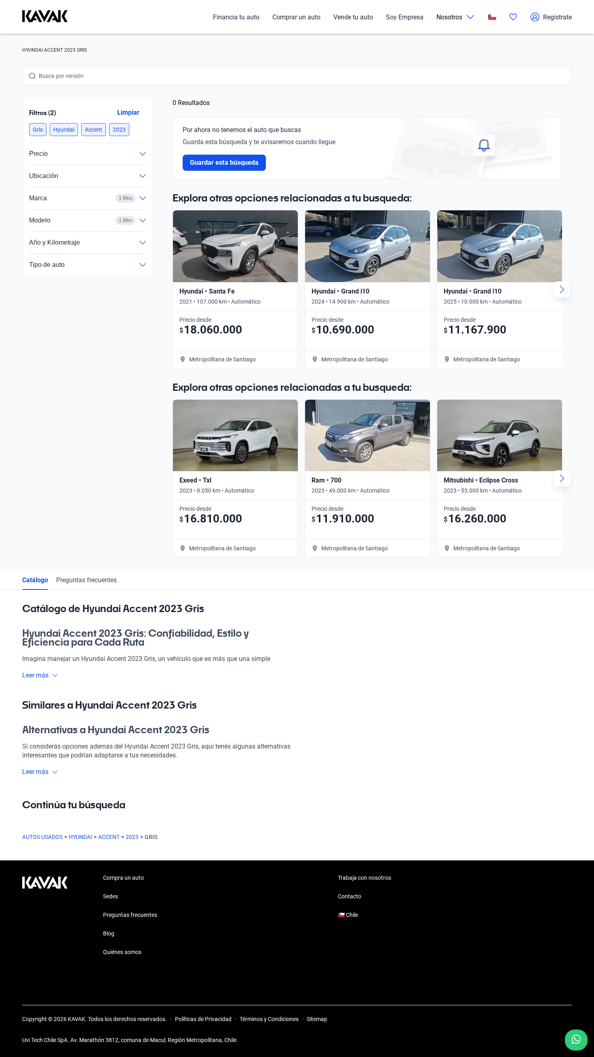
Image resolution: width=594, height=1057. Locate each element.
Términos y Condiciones (269, 1019)
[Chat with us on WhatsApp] (576, 1040)
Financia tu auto (236, 17)
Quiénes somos (122, 952)
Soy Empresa (404, 17)
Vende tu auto (353, 17)
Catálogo (35, 580)
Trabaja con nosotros (364, 878)
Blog (108, 933)
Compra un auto (123, 878)
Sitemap (317, 1019)
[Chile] (492, 17)
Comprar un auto (296, 17)
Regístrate (557, 17)
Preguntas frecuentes (86, 580)
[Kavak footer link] (44, 915)
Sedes (110, 896)
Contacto (349, 896)
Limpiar (128, 112)
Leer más (35, 675)
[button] (37, 129)
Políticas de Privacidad (203, 1019)
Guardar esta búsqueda (224, 162)
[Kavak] (44, 17)
